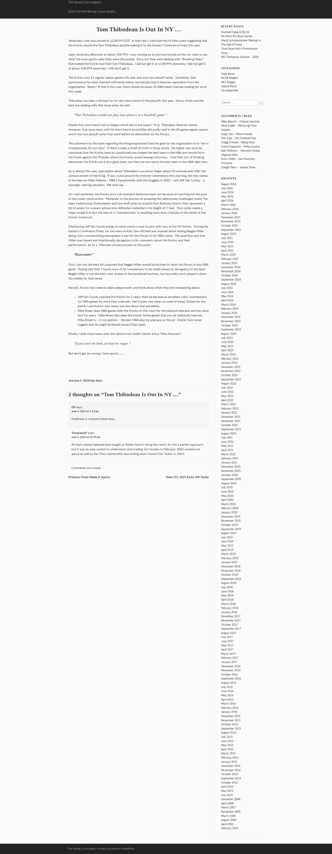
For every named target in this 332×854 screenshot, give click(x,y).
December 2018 (230, 566)
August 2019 (228, 533)
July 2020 (227, 487)
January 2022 (229, 412)
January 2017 (229, 662)
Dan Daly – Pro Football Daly (238, 138)
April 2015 (227, 749)
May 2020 (227, 496)
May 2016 (227, 695)
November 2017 (231, 620)
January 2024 (229, 313)
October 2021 (229, 425)
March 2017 (228, 653)
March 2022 (228, 404)
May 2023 (227, 346)
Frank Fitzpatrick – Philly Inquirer (240, 146)
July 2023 (227, 338)
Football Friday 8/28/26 (235, 32)
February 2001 (229, 828)
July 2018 (227, 587)
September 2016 (231, 678)
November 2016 (231, 670)
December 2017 (230, 616)
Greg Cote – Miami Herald (236, 134)
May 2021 (227, 446)
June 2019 (227, 541)
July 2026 (227, 188)
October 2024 (229, 275)
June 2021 (227, 441)
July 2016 (227, 687)
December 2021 (230, 416)
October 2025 (229, 225)
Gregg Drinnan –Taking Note (238, 142)
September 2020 (231, 479)
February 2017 (229, 657)
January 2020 (229, 512)
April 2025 (227, 250)
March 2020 (228, 504)
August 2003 (228, 820)
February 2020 (229, 508)
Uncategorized (229, 90)
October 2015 (229, 724)
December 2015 (230, 716)
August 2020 (228, 483)
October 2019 (229, 525)
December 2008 (230, 799)
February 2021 (229, 458)
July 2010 (227, 795)
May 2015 (227, 745)
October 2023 (229, 325)
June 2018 (227, 591)
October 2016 (229, 674)
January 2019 (229, 562)
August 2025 (228, 234)
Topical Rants (229, 86)
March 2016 (228, 703)
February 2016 (229, 707)
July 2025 (227, 238)
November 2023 (231, 321)
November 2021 (231, 421)
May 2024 (227, 296)
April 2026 (227, 200)
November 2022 (231, 371)
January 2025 (229, 263)
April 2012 (227, 786)
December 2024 (230, 267)
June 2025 (227, 242)
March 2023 (228, 354)
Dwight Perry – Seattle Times (238, 167)
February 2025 (229, 259)
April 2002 (227, 824)
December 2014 (230, 766)
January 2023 (229, 362)
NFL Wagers (228, 82)
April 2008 (227, 803)
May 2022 (227, 396)
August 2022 (228, 383)
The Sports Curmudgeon (84, 2)
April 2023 (227, 350)
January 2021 (229, 462)
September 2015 (231, 728)
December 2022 (230, 367)
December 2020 (230, 466)
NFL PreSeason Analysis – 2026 (240, 57)
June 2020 (227, 491)
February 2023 (229, 358)
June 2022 (227, 391)
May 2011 (227, 791)
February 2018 (229, 608)
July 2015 (227, 737)
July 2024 (227, 288)
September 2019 (231, 529)
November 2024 (231, 271)
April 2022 (227, 400)
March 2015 (228, 753)
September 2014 (231, 778)
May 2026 (227, 196)
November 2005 (231, 811)
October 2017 (229, 624)
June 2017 (227, 641)
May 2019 (227, 545)
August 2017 (228, 633)
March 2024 (228, 304)
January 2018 (229, 612)
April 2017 (227, 649)
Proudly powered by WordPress (115, 848)
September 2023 (231, 329)
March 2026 (228, 204)
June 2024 (227, 292)
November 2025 (231, 221)
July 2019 (227, 537)
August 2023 (228, 333)
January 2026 (229, 213)
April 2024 (227, 300)
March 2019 (228, 554)
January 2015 (229, 762)
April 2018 (227, 599)
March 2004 (228, 816)
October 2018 (229, 574)
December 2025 (230, 217)
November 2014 (231, 770)
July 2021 (227, 437)
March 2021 (228, 454)
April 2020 (227, 500)
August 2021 (228, 433)
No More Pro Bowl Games (236, 36)
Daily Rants (95, 380)
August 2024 (228, 284)
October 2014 (229, 774)
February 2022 (229, 408)
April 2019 (227, 550)
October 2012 (229, 782)
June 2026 (227, 192)
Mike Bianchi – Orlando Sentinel (240, 121)
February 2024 (229, 308)
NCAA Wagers (229, 78)
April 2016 (227, 699)
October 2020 (229, 475)
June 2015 (227, 741)
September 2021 (231, 429)
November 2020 (231, 471)
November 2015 (231, 720)
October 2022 (229, 375)
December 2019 (230, 516)
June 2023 (227, 342)
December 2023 (230, 317)
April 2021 (227, 450)
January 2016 (229, 712)
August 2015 (228, 732)
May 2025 (227, 246)
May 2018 (227, 595)
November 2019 (231, 520)
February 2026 (229, 209)
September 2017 (231, 628)
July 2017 (227, 637)
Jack (71, 380)
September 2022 (231, 379)
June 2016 (227, 691)
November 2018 (231, 570)
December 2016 (230, 666)
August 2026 (228, 184)
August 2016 (228, 682)
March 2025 (228, 254)
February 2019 (229, 558)
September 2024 (231, 279)
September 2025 (231, 230)
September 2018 (231, 579)
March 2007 (228, 807)
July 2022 (227, 387)
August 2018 (228, 583)
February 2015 (229, 757)
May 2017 (227, 645)
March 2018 (228, 604)
